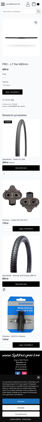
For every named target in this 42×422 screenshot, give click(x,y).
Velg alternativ (21, 168)
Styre (19, 106)
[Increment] (9, 229)
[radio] (4, 77)
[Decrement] (4, 229)
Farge (4, 74)
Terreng (23, 106)
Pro (12, 100)
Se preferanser (21, 414)
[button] (38, 377)
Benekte (21, 408)
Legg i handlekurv (12, 92)
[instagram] (24, 374)
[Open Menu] (3, 4)
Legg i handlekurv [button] (26, 229)
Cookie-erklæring (15, 419)
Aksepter (21, 401)
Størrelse (5, 82)
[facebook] (17, 374)
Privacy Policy (26, 419)
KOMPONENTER (12, 106)
